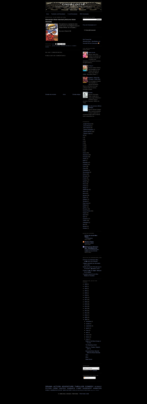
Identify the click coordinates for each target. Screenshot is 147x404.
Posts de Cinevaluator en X (89, 25)
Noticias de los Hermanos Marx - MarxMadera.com (91, 247)
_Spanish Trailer (87, 133)
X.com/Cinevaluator (72, 14)
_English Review (87, 123)
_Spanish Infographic (88, 129)
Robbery (85, 205)
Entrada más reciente (50, 94)
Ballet (84, 160)
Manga (84, 187)
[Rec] (87, 357)
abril (87, 332)
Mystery (85, 195)
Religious (85, 199)
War (84, 224)
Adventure (85, 154)
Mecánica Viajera (89, 241)
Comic (84, 166)
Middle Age (85, 189)
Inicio (47, 14)
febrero (88, 337)
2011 (86, 313)
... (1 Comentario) (89, 238)
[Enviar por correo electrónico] (58, 44)
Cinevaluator (73, 4)
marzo (87, 334)
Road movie (86, 203)
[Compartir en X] (61, 44)
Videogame (85, 222)
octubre (88, 323)
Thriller (84, 220)
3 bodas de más (91, 52)
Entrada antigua (76, 94)
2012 (86, 310)
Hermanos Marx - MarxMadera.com (91, 41)
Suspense (85, 218)
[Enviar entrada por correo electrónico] (55, 43)
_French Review (87, 125)
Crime (84, 168)
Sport (84, 216)
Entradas (87, 377)
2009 (86, 317)
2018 (86, 297)
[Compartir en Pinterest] (64, 44)
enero (87, 339)
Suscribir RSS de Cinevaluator (90, 43)
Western (85, 226)
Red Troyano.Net (87, 39)
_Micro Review (56, 45)
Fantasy (85, 180)
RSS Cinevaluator (84, 14)
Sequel (84, 212)
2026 (86, 284)
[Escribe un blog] (60, 44)
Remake (85, 201)
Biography (85, 162)
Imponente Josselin (89, 243)
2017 (86, 299)
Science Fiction (87, 211)
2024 (86, 288)
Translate (94, 370)
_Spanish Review (65, 45)
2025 (86, 286)
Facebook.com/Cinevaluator (58, 14)
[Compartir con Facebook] (63, 44)
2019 (86, 295)
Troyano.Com (84, 393)
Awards (85, 158)
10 (70, 45)
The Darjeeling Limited (91, 345)
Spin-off (85, 214)
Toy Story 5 (90, 65)
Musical (85, 193)
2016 (86, 301)
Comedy (74, 45)
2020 (86, 293)
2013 (86, 308)
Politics (85, 197)
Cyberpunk (85, 170)
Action (84, 152)
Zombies (85, 228)
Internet (85, 185)
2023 (86, 290)
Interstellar (89, 92)
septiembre (89, 326)
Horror (84, 183)
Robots (84, 207)
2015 (86, 304)
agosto (88, 328)
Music (84, 191)
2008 (86, 319)
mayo (87, 330)
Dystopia (85, 176)
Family (84, 178)
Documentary (86, 172)
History (84, 181)
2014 (86, 306)
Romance (85, 209)
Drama (84, 174)
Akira (87, 355)
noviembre (88, 321)
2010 (86, 315)
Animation (85, 156)
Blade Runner (89, 359)
